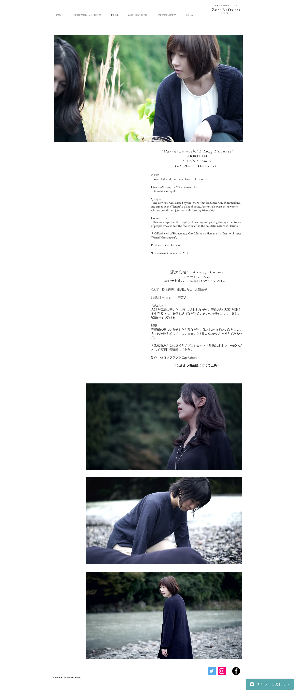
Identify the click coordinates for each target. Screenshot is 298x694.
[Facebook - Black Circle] (236, 671)
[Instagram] (222, 671)
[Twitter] (212, 671)
